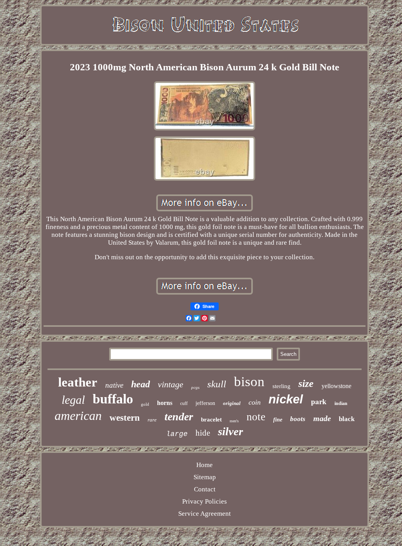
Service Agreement (204, 513)
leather (77, 382)
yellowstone (336, 386)
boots (297, 419)
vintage (170, 384)
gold (145, 404)
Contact (205, 489)
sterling (281, 386)
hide (203, 433)
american (78, 416)
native (114, 385)
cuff (184, 403)
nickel (286, 399)
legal (73, 399)
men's (234, 421)
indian (340, 403)
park (319, 401)
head (140, 384)
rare (152, 420)
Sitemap (205, 477)
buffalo (113, 399)
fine (277, 420)
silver (230, 431)
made (322, 418)
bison (249, 381)
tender (178, 416)
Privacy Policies (204, 501)
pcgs (195, 387)
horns (164, 402)
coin (255, 402)
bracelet (211, 419)
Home (204, 465)
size (306, 383)
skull (216, 384)
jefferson (205, 403)
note (256, 417)
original (232, 403)
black (346, 419)
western (125, 418)
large (177, 434)
